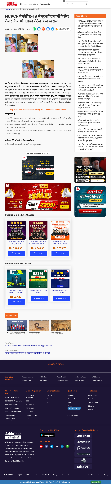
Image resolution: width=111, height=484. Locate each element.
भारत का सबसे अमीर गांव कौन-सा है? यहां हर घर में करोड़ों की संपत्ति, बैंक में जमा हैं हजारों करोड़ (89, 61)
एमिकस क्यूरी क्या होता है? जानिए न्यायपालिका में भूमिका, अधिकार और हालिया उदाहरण (89, 122)
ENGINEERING (31, 415)
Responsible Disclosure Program (48, 475)
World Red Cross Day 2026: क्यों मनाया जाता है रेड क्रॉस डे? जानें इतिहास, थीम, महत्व (90, 96)
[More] (64, 1)
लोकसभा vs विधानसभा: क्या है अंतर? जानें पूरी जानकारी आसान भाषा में (90, 130)
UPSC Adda (96, 377)
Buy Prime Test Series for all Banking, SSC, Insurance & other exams (38, 110)
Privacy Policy (103, 475)
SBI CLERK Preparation (13, 401)
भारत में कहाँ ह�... (57, 333)
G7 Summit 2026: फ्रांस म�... (16, 334)
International (33, 4)
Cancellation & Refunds (70, 475)
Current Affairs (62, 380)
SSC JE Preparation (12, 408)
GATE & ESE (51, 395)
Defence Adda (97, 380)
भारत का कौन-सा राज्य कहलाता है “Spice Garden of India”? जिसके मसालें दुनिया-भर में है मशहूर (90, 52)
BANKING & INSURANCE (30, 396)
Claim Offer (95, 482)
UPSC (28, 419)
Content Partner (73, 415)
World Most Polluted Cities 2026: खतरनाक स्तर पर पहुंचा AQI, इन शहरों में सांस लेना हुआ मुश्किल (91, 137)
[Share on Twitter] (52, 29)
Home (7, 9)
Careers (74, 407)
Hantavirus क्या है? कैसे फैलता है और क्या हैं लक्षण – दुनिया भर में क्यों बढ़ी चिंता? (90, 114)
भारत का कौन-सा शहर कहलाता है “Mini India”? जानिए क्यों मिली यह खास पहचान (90, 78)
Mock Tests (92, 395)
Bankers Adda (27, 380)
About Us (71, 395)
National (23, 4)
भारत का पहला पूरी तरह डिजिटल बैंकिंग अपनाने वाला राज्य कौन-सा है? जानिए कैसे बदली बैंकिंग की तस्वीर (90, 87)
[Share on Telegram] (39, 29)
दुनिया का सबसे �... (35, 333)
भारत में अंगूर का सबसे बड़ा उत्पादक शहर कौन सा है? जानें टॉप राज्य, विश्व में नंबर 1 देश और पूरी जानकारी (90, 146)
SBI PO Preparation (12, 397)
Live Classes (93, 399)
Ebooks (91, 406)
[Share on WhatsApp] (34, 29)
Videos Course (93, 402)
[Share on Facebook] (48, 29)
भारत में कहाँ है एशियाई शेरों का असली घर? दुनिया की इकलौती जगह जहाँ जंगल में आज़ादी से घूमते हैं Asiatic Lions (90, 43)
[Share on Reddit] (43, 29)
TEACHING (30, 408)
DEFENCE (29, 412)
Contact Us (72, 399)
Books (90, 409)
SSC (27, 401)
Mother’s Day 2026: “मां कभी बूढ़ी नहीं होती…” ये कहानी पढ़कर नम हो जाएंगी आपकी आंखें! (90, 105)
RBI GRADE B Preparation (10, 420)
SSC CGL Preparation (13, 412)
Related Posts (11, 315)
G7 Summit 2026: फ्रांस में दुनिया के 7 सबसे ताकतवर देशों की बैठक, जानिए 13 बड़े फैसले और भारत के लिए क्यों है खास (90, 24)
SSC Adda (43, 380)
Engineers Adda (80, 377)
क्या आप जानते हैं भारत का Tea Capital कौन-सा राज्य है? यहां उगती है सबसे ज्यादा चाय (90, 70)
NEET (49, 402)
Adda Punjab (61, 377)
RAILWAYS (30, 404)
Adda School (79, 380)
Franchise (71, 412)
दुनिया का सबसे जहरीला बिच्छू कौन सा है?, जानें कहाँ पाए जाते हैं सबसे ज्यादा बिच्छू (90, 34)
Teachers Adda (27, 377)
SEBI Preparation (11, 404)
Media (70, 402)
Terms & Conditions (89, 475)
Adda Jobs (43, 377)
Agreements (45, 4)
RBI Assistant (10, 415)
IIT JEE (49, 399)
